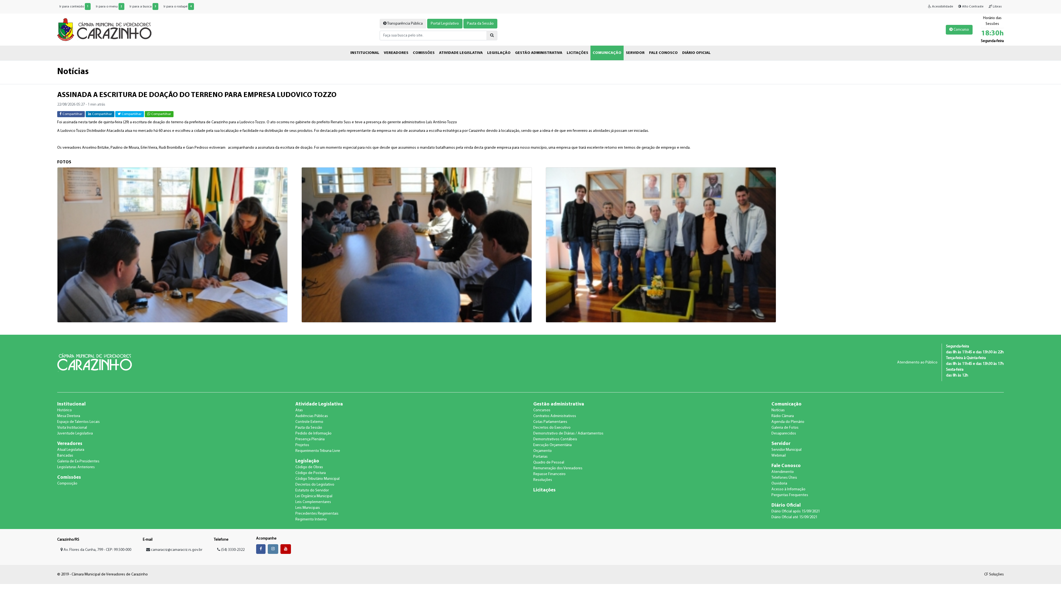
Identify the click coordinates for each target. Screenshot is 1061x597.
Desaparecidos (783, 433)
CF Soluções (994, 574)
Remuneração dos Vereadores (557, 468)
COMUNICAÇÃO (607, 53)
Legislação (307, 461)
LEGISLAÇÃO (499, 53)
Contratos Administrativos (554, 416)
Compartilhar (72, 114)
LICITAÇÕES (577, 53)
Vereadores (69, 443)
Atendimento (782, 472)
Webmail (778, 456)
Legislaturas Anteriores (76, 467)
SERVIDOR (635, 53)
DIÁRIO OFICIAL (696, 53)
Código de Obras (309, 467)
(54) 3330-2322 (232, 550)
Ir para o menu (109, 6)
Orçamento (542, 451)
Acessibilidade (942, 6)
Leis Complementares (313, 502)
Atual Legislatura (70, 450)
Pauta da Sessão (480, 24)
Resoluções (542, 480)
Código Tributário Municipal (317, 479)
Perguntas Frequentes (789, 495)
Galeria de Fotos (785, 428)
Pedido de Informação (313, 433)
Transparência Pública (405, 24)
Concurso (961, 30)
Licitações (544, 490)
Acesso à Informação (788, 489)
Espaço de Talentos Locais (78, 422)
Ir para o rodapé (178, 6)
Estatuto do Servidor (312, 490)
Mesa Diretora (68, 416)
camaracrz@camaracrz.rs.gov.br (176, 550)
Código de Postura (310, 473)
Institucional (71, 404)
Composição (67, 483)
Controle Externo (309, 422)
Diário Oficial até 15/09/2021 (794, 517)
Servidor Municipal (786, 450)
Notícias (778, 410)
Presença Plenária (310, 439)
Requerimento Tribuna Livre (317, 451)
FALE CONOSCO (663, 53)
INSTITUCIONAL (364, 53)
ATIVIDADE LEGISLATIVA (461, 53)
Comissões (69, 477)
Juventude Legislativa (75, 433)
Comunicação (786, 404)
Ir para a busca (143, 6)
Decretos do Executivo (552, 428)
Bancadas (65, 456)
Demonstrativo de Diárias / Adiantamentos (568, 433)
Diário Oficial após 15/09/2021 (795, 511)
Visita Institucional (72, 428)
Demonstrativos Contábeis (555, 439)
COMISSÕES (424, 53)
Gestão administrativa (558, 404)
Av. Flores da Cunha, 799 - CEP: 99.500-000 (97, 550)
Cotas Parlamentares (550, 422)
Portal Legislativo (445, 24)
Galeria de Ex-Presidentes (78, 461)
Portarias (540, 457)
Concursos (541, 410)
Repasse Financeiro (549, 474)
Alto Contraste (972, 6)
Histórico (64, 410)
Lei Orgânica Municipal (313, 496)
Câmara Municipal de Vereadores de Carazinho (104, 29)
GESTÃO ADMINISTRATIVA (538, 53)
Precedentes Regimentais (316, 514)
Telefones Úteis (784, 478)
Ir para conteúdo (73, 6)
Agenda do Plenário (787, 422)
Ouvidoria (779, 483)
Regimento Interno (311, 519)
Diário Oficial (786, 505)
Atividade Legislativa (319, 404)
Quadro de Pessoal (548, 462)
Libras (997, 6)
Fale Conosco (786, 466)
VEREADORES (396, 53)
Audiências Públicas (311, 416)
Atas (299, 410)
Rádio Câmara (782, 416)
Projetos (302, 445)
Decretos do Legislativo (314, 485)
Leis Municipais (307, 508)
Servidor (781, 443)
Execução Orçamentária (552, 445)
